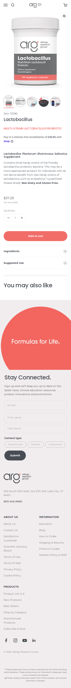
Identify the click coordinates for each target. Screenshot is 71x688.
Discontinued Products (12, 620)
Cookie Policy (12, 575)
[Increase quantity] (21, 217)
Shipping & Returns (51, 542)
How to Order (48, 536)
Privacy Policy (13, 569)
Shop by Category (15, 612)
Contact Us (11, 530)
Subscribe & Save (14, 628)
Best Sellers (11, 606)
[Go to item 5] (55, 102)
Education (45, 523)
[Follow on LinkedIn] (33, 640)
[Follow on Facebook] (6, 640)
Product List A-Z (14, 593)
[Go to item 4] (44, 102)
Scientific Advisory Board (15, 548)
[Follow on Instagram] (15, 640)
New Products (13, 600)
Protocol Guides (49, 548)
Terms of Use (12, 557)
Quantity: (9, 210)
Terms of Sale (12, 563)
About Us (9, 523)
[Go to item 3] (32, 102)
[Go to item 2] (20, 102)
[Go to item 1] (9, 101)
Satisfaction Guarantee (11, 538)
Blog (42, 530)
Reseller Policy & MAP (53, 555)
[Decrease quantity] (8, 217)
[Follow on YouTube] (24, 640)
